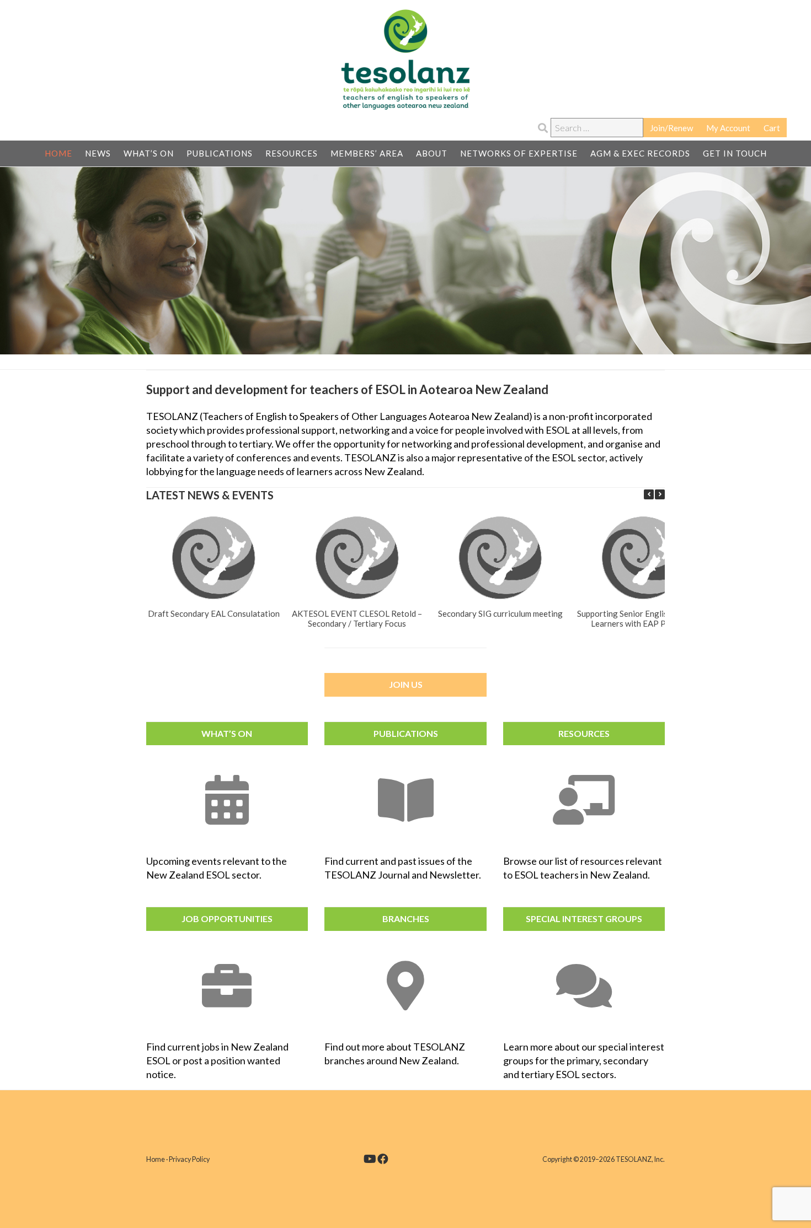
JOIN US (406, 684)
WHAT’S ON (226, 733)
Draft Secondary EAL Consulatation (213, 613)
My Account (728, 128)
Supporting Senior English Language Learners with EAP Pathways (643, 618)
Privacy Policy (189, 1159)
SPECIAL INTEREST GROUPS (584, 918)
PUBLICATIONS (406, 733)
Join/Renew (671, 128)
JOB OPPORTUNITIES (227, 918)
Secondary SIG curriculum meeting (500, 613)
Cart (772, 128)
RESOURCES (584, 733)
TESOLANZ (405, 59)
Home (155, 1159)
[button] (660, 494)
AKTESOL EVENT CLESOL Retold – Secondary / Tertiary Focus (357, 618)
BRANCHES (405, 918)
